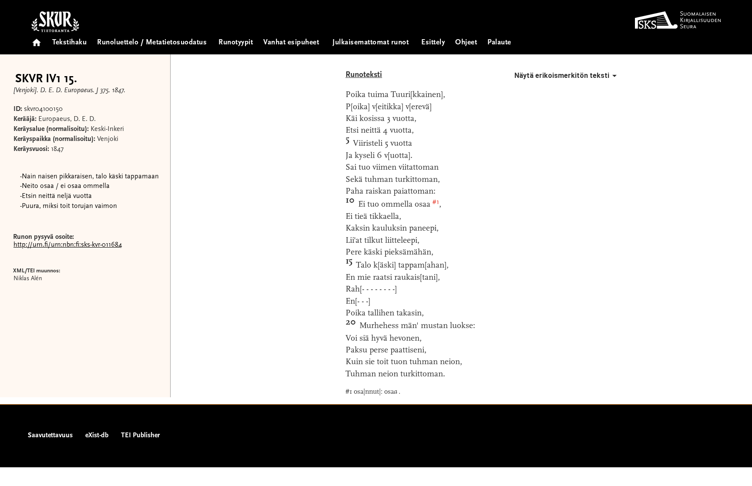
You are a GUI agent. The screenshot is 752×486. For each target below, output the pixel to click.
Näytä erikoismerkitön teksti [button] (561, 75)
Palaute (499, 43)
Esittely (433, 43)
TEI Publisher (140, 435)
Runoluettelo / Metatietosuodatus (152, 43)
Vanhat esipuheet (291, 43)
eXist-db (96, 435)
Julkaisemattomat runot (370, 43)
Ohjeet (466, 43)
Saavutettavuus (50, 435)
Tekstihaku (69, 43)
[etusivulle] (36, 39)
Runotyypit (235, 43)
